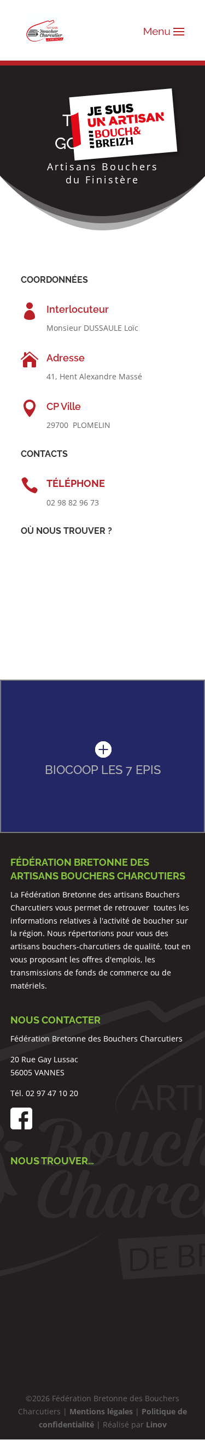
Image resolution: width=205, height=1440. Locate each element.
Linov (156, 1424)
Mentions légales (101, 1411)
